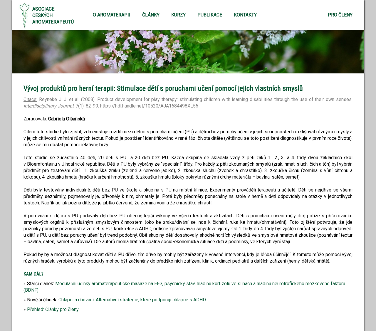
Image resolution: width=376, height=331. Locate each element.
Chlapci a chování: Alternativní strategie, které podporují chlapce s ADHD (132, 300)
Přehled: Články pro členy (53, 309)
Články (151, 15)
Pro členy (340, 15)
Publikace (209, 15)
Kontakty (245, 15)
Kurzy (178, 15)
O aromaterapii (111, 15)
